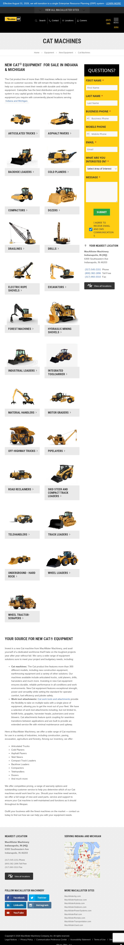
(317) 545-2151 (93, 269)
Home (36, 52)
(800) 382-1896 (93, 273)
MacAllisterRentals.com (74, 918)
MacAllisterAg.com (72, 896)
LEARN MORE (113, 3)
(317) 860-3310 (93, 276)
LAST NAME (93, 96)
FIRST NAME (93, 80)
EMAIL (90, 142)
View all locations (102, 286)
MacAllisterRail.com (73, 914)
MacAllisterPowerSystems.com (77, 911)
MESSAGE (92, 177)
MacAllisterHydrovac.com (75, 900)
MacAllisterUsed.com (73, 925)
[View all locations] (82, 879)
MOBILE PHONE (96, 127)
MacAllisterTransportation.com (77, 921)
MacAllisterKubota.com (74, 903)
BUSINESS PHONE (97, 111)
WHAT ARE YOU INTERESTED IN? (96, 159)
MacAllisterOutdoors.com (75, 907)
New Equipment (66, 52)
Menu (116, 23)
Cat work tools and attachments (54, 699)
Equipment (49, 52)
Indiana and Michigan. (16, 101)
